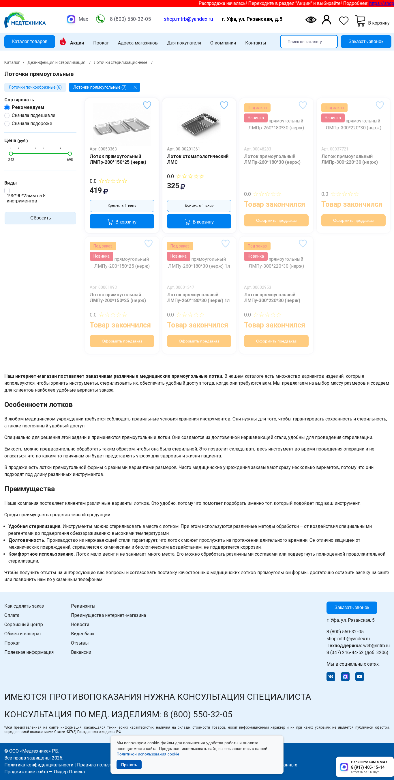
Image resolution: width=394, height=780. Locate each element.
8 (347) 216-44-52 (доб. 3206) (357, 652)
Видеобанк (83, 633)
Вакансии (81, 652)
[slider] (11, 154)
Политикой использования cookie (148, 754)
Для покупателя (184, 43)
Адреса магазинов (138, 43)
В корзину (125, 221)
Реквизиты (83, 606)
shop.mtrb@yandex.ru (188, 19)
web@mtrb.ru (358, 645)
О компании (223, 43)
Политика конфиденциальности (38, 765)
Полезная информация (29, 652)
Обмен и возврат (22, 633)
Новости (80, 624)
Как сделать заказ (24, 606)
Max (83, 19)
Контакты (255, 43)
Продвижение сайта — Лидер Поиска (44, 772)
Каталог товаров (30, 41)
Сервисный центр (23, 624)
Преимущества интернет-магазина (108, 615)
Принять (129, 764)
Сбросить (40, 217)
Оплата (11, 615)
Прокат (101, 43)
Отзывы (80, 643)
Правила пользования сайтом (109, 765)
